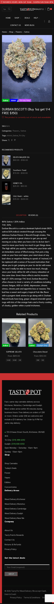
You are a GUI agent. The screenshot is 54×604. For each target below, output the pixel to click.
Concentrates (11, 487)
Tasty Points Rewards (14, 535)
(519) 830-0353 (18, 444)
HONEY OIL (17, 183)
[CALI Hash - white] (6, 199)
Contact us (15, 25)
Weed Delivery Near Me (14, 518)
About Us (9, 530)
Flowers (19, 32)
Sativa (26, 32)
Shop (17, 18)
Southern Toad (19, 170)
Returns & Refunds (13, 544)
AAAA (9, 135)
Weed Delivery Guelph (14, 513)
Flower (7, 473)
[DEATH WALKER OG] (6, 160)
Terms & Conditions (32, 598)
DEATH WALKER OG (21, 157)
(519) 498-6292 (18, 440)
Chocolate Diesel (40, 351)
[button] (4, 341)
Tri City (22, 135)
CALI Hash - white (20, 196)
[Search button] (9, 9)
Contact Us (10, 540)
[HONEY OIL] (6, 186)
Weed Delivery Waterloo (15, 504)
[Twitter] (8, 140)
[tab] (21, 215)
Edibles (8, 482)
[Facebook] (11, 140)
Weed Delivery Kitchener (15, 499)
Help (36, 18)
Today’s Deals (11, 468)
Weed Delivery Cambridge (15, 509)
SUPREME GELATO (14, 351)
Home (8, 18)
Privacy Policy (10, 549)
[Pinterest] (14, 140)
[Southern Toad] (6, 173)
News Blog (29, 25)
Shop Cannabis (11, 463)
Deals (27, 18)
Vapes (7, 477)
